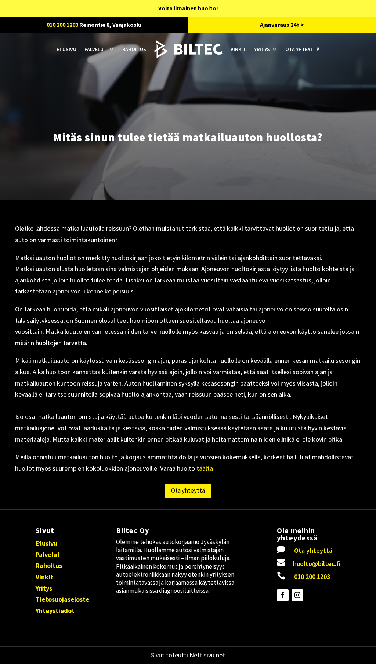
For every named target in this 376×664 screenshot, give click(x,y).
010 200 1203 (62, 24)
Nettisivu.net (207, 655)
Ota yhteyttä (302, 49)
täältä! (205, 468)
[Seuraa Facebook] (283, 595)
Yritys (262, 49)
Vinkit (238, 49)
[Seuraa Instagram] (297, 595)
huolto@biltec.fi (316, 563)
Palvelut (95, 49)
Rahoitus (134, 49)
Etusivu (66, 49)
